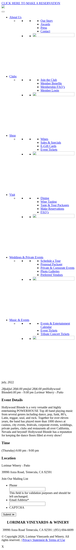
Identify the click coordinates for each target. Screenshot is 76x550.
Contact (45, 31)
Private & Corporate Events (57, 267)
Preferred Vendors (52, 274)
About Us (15, 17)
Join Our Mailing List (15, 478)
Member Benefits (51, 83)
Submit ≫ (9, 514)
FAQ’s (45, 212)
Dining (45, 198)
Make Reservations (52, 208)
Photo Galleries (50, 271)
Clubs (13, 76)
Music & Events (19, 320)
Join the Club (49, 80)
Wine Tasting (49, 201)
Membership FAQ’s (53, 87)
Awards (45, 24)
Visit (12, 194)
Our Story (47, 20)
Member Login (50, 90)
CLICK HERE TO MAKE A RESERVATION (31, 3)
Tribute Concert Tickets (55, 334)
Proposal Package (51, 264)
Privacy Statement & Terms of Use (43, 540)
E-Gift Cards (48, 146)
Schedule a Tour (51, 260)
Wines (44, 139)
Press (44, 27)
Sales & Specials (51, 142)
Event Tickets (49, 149)
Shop (12, 135)
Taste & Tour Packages (55, 205)
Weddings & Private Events (26, 257)
